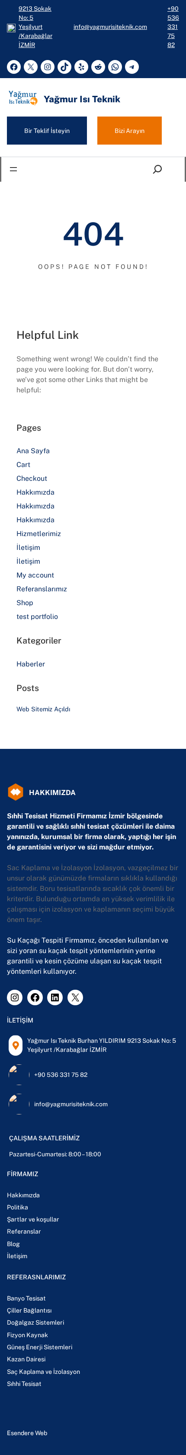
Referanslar (24, 1231)
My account (35, 575)
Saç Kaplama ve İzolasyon (43, 1371)
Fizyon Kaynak (27, 1335)
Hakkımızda (35, 492)
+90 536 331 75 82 (173, 26)
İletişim (28, 547)
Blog (13, 1243)
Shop (24, 603)
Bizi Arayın (129, 130)
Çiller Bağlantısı (29, 1310)
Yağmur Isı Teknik (82, 99)
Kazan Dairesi (26, 1359)
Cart (23, 465)
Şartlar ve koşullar (33, 1219)
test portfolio (37, 616)
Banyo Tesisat (26, 1298)
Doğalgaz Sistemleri (35, 1322)
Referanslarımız (41, 589)
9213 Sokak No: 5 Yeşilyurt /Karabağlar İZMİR (35, 26)
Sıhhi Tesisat (24, 1383)
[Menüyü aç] (13, 169)
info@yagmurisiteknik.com (110, 26)
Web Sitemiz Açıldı (43, 709)
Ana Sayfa (33, 451)
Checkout (31, 478)
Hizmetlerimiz (38, 534)
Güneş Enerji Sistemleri (39, 1347)
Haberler (30, 664)
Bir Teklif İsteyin (47, 130)
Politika (17, 1207)
